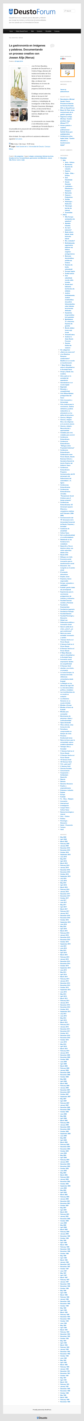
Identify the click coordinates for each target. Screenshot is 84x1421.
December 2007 (65, 1090)
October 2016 (64, 920)
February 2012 (64, 1024)
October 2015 (64, 942)
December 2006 (65, 1107)
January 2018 (64, 891)
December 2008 (65, 1072)
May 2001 (63, 1208)
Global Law (64, 620)
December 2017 (65, 894)
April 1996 (63, 1293)
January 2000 (64, 1234)
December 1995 (65, 1301)
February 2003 (64, 1177)
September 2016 (65, 922)
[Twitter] (61, 59)
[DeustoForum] (32, 14)
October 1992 (64, 1356)
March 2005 (64, 1142)
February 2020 (64, 844)
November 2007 (65, 1092)
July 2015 (63, 946)
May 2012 (63, 1018)
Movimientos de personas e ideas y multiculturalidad (66, 718)
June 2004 (63, 1153)
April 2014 (63, 974)
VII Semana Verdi (65, 760)
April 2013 (63, 996)
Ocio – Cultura (64, 816)
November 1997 (65, 1266)
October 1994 (64, 1321)
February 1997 (64, 1280)
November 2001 (65, 1203)
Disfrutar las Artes (48, 156)
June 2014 (63, 970)
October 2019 (64, 852)
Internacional (64, 803)
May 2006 (63, 1116)
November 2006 (65, 1109)
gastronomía (33, 158)
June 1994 (63, 1323)
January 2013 (64, 1003)
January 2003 (64, 1179)
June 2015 (63, 948)
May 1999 (63, 1240)
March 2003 (64, 1175)
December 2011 (65, 1029)
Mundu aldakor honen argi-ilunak (69, 330)
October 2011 (64, 1033)
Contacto (39, 31)
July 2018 (63, 878)
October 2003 (64, 1168)
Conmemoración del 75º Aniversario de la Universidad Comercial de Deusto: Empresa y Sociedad (67, 522)
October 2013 (64, 987)
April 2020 (63, 839)
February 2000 (64, 1232)
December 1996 (65, 1284)
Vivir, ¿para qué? (65, 764)
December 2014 (65, 961)
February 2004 (64, 1160)
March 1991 (64, 1382)
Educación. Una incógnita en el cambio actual (67, 568)
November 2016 (65, 918)
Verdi (62, 829)
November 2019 (65, 850)
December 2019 (65, 848)
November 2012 (65, 1007)
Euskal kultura (69, 273)
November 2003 (65, 1166)
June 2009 (63, 1062)
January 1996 (64, 1299)
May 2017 (63, 905)
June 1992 (63, 1358)
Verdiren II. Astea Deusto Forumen (69, 339)
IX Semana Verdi (65, 666)
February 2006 (64, 1123)
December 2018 (65, 870)
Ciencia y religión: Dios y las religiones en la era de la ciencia (67, 422)
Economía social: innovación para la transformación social (67, 561)
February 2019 (64, 865)
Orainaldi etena (70, 335)
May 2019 (63, 859)
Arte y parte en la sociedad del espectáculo (65, 378)
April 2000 (63, 1227)
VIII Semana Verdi (66, 762)
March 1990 (64, 1397)
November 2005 (65, 1129)
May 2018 (63, 883)
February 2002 (64, 1197)
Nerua (14, 160)
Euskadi (62, 797)
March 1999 (64, 1245)
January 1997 (64, 1282)
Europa (62, 794)
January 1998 (64, 1262)
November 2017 (65, 896)
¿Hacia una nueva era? (67, 352)
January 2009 (64, 1070)
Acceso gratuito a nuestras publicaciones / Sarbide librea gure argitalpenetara (66, 129)
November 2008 (65, 1075)
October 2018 (64, 874)
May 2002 (63, 1190)
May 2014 (63, 972)
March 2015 (64, 955)
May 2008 (63, 1079)
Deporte (62, 779)
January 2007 (64, 1105)
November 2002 (65, 1181)
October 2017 (64, 898)
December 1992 (65, 1351)
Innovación (63, 801)
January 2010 (64, 1053)
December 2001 (65, 1201)
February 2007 (64, 1103)
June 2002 (63, 1188)
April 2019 (63, 861)
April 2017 (63, 907)
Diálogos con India (66, 557)
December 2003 (65, 1164)
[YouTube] (63, 59)
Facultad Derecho (65, 614)
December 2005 (65, 1127)
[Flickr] (65, 59)
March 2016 (64, 931)
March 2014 (64, 977)
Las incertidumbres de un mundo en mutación (67, 694)
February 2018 (64, 889)
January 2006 (64, 1125)
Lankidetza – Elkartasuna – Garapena (69, 188)
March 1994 (64, 1330)
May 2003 (63, 1173)
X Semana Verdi (65, 766)
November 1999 (65, 1236)
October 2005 (64, 1131)
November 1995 (65, 1303)
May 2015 (63, 950)
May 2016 (63, 926)
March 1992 (64, 1365)
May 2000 (63, 1225)
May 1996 (63, 1290)
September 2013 (65, 990)
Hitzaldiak (48, 31)
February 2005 (64, 1144)
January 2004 (64, 1162)
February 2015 (64, 957)
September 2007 (65, 1096)
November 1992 (65, 1354)
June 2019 (63, 857)
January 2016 (64, 935)
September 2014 (65, 968)
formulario (18, 139)
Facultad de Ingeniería (67, 609)
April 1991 (63, 1380)
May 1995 (63, 1308)
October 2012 (64, 1009)
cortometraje (38, 156)
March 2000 (64, 1229)
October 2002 (64, 1184)
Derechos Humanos (66, 784)
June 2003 (63, 1171)
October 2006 (64, 1112)
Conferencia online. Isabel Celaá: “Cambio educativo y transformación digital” (67, 140)
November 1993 (65, 1336)
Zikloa (65, 215)
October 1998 (64, 1253)
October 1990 (64, 1393)
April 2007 (63, 1101)
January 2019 (64, 867)
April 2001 (63, 1210)
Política (62, 819)
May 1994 (63, 1325)
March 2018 (64, 887)
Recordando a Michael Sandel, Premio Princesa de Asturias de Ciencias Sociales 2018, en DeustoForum (67, 103)
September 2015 (65, 944)
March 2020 (64, 841)
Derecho (63, 781)
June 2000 (63, 1223)
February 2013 (64, 1000)
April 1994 (63, 1328)
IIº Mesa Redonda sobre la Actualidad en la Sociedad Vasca (67, 655)
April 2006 (63, 1118)
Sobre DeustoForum (22, 31)
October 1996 (64, 1288)
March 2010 (64, 1048)
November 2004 (65, 1149)
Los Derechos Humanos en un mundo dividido (65, 701)
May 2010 (63, 1044)
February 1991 (64, 1384)
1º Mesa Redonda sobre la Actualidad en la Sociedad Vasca (67, 367)
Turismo (63, 827)
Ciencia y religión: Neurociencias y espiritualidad (66, 428)
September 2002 (65, 1186)
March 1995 (64, 1312)
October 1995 (64, 1306)
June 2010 (63, 1042)
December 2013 (65, 983)
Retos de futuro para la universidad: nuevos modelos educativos (67, 742)
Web (32, 31)
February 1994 (64, 1332)
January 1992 (64, 1369)
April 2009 (63, 1064)
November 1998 (65, 1251)
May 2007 (63, 1099)
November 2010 (65, 1038)
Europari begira (70, 271)
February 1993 (64, 1347)
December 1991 (65, 1371)
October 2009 (64, 1059)
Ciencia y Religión (66, 417)
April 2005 (63, 1140)
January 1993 (64, 1349)
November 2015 (65, 939)
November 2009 (65, 1057)
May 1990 (63, 1395)
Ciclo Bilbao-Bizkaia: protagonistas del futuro (67, 395)
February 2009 (64, 1068)
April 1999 (63, 1242)
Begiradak (63, 387)
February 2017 (64, 911)
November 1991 (65, 1373)
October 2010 (64, 1040)
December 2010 (65, 1035)
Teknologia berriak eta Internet (68, 208)
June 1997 (63, 1271)
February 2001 (64, 1214)
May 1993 (63, 1341)
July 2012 (63, 1014)
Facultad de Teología (67, 611)
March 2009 (64, 1066)
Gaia (64, 160)
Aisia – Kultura (69, 162)
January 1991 (64, 1386)
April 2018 (63, 885)
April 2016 (63, 929)
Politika (67, 199)
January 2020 (64, 846)
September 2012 (65, 1011)
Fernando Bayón (24, 158)
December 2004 (65, 1147)
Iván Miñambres (42, 158)
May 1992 (63, 1360)
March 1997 (64, 1277)
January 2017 (64, 913)
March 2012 (64, 1022)
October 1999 (64, 1238)
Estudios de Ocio (14, 158)
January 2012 (64, 1027)
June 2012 (63, 1016)
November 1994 (65, 1319)
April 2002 (63, 1192)
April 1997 (63, 1275)
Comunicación (65, 771)
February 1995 (64, 1314)
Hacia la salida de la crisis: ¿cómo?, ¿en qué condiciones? (66, 629)
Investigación (64, 805)
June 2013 (63, 992)
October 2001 (64, 1205)
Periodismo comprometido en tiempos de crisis (66, 731)
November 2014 (65, 963)
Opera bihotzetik (65, 723)
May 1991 (63, 1378)
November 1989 (65, 1402)
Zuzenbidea (68, 212)
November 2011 (65, 1031)
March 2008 (64, 1083)
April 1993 (63, 1343)
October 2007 (64, 1094)
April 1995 (63, 1310)
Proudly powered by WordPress (42, 1410)
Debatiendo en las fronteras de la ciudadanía (66, 542)
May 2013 (63, 994)
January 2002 (64, 1199)
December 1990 (65, 1389)
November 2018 (65, 872)
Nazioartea (68, 193)
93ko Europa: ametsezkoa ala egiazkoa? (70, 219)
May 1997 (63, 1273)
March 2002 (64, 1195)
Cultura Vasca (64, 533)
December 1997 (65, 1264)
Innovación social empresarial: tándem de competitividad (66, 661)
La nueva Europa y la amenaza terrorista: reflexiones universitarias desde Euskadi (67, 676)
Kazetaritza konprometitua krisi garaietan (69, 315)
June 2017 (63, 902)
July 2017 (63, 900)
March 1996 (64, 1295)
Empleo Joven (64, 577)
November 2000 (65, 1219)
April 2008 (63, 1081)
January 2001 (64, 1216)
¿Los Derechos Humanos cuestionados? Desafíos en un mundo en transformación (67, 358)
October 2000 (64, 1221)
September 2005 (65, 1134)
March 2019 (64, 863)
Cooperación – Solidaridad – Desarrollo (65, 775)
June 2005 (63, 1136)
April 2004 (63, 1157)
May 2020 (63, 837)
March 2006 (64, 1120)
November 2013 (65, 985)
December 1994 (65, 1317)
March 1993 (64, 1345)
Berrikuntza (68, 164)
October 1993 (64, 1338)
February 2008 (64, 1086)
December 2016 (65, 915)
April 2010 (63, 1046)
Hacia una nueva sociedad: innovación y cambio (67, 635)
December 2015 (65, 937)
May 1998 (63, 1256)
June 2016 (63, 924)
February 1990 (64, 1399)
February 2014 (64, 979)
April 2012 (63, 1020)
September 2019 (65, 854)
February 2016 (64, 933)
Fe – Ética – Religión (66, 799)
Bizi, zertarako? (70, 241)
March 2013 (64, 998)
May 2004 (63, 1155)
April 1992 (63, 1362)
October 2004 (64, 1151)
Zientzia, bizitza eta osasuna (68, 345)
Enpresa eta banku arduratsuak (68, 267)
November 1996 (65, 1286)
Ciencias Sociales (66, 768)
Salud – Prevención (66, 825)
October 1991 (64, 1376)
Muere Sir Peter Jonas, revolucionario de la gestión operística (67, 112)
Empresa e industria (66, 790)
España (62, 792)
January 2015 (64, 959)
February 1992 (64, 1367)
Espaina (67, 171)
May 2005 (63, 1138)
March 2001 (64, 1212)
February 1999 (64, 1247)
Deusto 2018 (64, 555)
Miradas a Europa (66, 705)
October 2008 (64, 1077)
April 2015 (63, 952)
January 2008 (64, 1088)
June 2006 (63, 1114)
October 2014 (64, 966)
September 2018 (65, 876)
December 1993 (65, 1334)
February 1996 (64, 1297)
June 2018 (63, 881)
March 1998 (64, 1260)
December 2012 (65, 1005)
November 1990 (65, 1391)
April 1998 (63, 1258)
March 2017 (64, 909)
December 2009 (65, 1055)
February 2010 (64, 1051)
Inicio (11, 31)
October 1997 (64, 1269)
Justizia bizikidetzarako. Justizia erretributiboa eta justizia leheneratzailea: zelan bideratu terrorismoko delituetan (70, 301)
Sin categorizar (19, 156)
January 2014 (64, 981)
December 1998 (65, 1249)
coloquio (31, 156)
